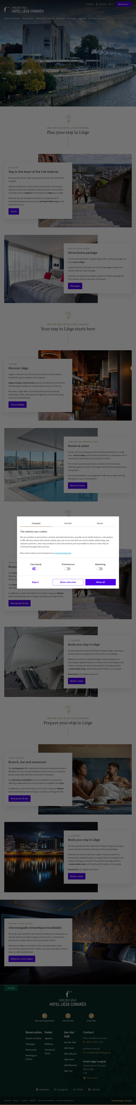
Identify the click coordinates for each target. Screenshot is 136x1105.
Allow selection (68, 582)
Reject (35, 582)
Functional (35, 564)
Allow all (100, 582)
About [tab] (100, 523)
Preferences (68, 564)
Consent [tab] (36, 523)
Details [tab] (68, 523)
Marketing (100, 564)
